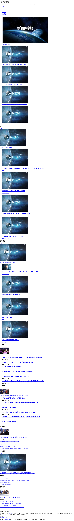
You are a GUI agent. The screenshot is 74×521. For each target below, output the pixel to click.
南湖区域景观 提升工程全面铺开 (6, 482)
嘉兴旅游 (4, 13)
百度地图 (5, 517)
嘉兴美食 (4, 12)
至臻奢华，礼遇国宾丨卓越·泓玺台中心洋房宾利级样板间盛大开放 (20, 402)
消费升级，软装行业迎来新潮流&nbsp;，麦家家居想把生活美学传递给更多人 (23, 357)
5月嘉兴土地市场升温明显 (9, 421)
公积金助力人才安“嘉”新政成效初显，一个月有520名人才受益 (11, 503)
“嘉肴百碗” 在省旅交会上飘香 (5, 484)
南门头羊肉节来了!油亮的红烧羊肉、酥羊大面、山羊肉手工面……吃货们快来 (14, 448)
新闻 (3, 7)
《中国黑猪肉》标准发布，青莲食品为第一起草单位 (14, 437)
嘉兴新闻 (10, 513)
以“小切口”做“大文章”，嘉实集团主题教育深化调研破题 (17, 371)
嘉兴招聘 (4, 14)
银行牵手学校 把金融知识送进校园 (11, 366)
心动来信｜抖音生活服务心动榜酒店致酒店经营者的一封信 (10, 478)
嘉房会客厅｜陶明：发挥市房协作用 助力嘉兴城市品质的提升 (18, 412)
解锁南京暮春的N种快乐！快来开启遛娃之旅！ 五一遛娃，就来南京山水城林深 (14, 480)
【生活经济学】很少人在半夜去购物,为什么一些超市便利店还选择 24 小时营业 (23, 381)
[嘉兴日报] (5, 3)
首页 (3, 6)
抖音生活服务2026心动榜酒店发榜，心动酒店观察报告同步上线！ (17, 473)
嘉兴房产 (4, 11)
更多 (1, 128)
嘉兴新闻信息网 (7, 519)
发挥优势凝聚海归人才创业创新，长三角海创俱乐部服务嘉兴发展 (12, 507)
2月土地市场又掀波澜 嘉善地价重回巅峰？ (13, 398)
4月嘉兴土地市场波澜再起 (9, 407)
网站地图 (2, 517)
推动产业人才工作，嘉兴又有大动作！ (10, 497)
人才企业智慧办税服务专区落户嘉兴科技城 (8, 505)
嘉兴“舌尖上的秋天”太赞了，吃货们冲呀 (7, 446)
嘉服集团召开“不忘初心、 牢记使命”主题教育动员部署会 (17, 362)
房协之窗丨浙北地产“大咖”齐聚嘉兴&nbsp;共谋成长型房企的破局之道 (21, 417)
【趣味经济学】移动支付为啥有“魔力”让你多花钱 (15, 376)
